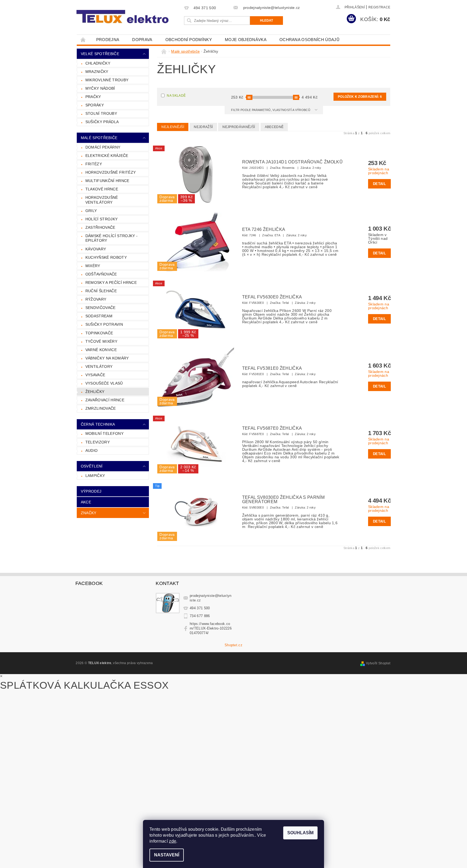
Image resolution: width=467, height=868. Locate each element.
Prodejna (107, 39)
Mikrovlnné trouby (106, 80)
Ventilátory (99, 366)
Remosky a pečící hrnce (111, 282)
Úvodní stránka (83, 39)
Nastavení (166, 855)
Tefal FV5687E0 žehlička (272, 428)
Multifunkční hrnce (107, 181)
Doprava (142, 39)
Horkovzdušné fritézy (110, 172)
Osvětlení (92, 466)
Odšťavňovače (101, 274)
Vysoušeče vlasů (104, 383)
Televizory (97, 442)
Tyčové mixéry (101, 341)
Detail (379, 184)
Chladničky (97, 63)
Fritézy (93, 164)
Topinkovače (99, 333)
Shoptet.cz (233, 645)
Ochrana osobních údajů (309, 39)
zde (172, 841)
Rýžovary (95, 299)
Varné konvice (101, 350)
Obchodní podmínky (188, 39)
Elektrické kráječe (106, 155)
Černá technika (98, 424)
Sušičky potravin (104, 324)
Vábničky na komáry (107, 358)
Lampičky (95, 475)
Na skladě (176, 95)
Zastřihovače (100, 227)
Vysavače (95, 375)
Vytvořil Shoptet (378, 663)
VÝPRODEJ (91, 491)
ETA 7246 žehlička (263, 229)
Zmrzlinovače (100, 408)
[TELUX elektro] (123, 16)
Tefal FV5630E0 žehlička (272, 297)
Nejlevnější (172, 127)
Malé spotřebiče (99, 138)
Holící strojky (101, 219)
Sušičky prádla (102, 122)
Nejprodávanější (238, 127)
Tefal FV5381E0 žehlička (272, 368)
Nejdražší (203, 127)
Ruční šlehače (101, 291)
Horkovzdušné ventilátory (101, 199)
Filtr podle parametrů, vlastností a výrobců (271, 110)
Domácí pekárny (102, 147)
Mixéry (92, 266)
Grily (91, 210)
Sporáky (94, 105)
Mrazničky (96, 71)
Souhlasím (300, 832)
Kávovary (95, 249)
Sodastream (98, 316)
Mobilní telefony (104, 433)
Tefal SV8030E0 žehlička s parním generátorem (283, 499)
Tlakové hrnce (101, 189)
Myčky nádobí (100, 88)
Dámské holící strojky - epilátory (111, 238)
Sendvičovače (100, 307)
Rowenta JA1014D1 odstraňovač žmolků (292, 162)
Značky (88, 513)
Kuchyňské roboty (106, 257)
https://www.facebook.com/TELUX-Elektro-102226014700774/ (211, 628)
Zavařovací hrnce (104, 400)
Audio (91, 450)
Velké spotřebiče (100, 54)
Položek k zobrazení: (360, 97)
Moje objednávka (245, 39)
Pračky (93, 97)
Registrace (379, 7)
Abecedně (274, 127)
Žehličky (95, 391)
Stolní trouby (101, 113)
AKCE (86, 502)
